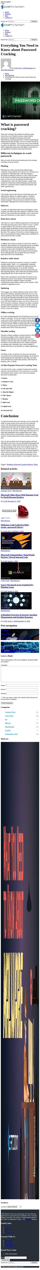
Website (3, 693)
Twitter (8, 1242)
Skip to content (6, 2)
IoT (6, 719)
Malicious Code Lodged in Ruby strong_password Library (15, 526)
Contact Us (8, 18)
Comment (4, 665)
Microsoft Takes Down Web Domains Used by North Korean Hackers (19, 496)
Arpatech (28, 1219)
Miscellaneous (9, 70)
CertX (16, 68)
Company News (6, 491)
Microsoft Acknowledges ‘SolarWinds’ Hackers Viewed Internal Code (18, 556)
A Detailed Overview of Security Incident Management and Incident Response (19, 616)
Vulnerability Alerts (11, 734)
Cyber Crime (5, 581)
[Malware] (20, 1199)
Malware (8, 723)
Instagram (9, 1246)
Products (8, 14)
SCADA (8, 730)
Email (3, 689)
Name (3, 685)
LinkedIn (9, 1244)
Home (7, 12)
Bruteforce (10, 464)
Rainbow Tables (32, 464)
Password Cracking (20, 464)
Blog (6, 16)
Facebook (9, 1240)
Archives (4, 1207)
